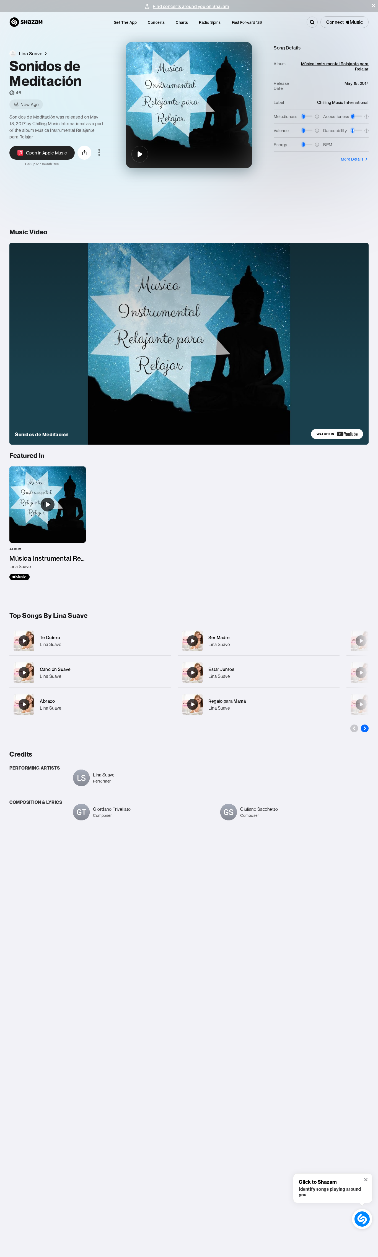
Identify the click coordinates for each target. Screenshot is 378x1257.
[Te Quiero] (90, 640)
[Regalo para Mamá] (259, 704)
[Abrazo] (90, 704)
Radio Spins (210, 22)
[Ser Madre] (259, 640)
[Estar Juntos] (259, 672)
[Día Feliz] (361, 640)
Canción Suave (55, 669)
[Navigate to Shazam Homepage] (26, 22)
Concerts (156, 22)
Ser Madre (219, 637)
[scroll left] (354, 728)
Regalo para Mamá (227, 701)
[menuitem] (125, 22)
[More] (163, 641)
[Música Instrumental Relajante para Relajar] (47, 523)
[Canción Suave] (90, 672)
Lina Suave (50, 644)
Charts (182, 22)
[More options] (99, 153)
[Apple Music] (19, 577)
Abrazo (47, 701)
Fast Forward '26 (247, 22)
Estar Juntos (221, 669)
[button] (373, 5)
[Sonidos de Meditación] (139, 154)
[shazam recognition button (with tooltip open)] (362, 1219)
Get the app (125, 22)
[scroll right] (365, 728)
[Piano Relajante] (361, 704)
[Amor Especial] (361, 672)
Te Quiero (50, 637)
